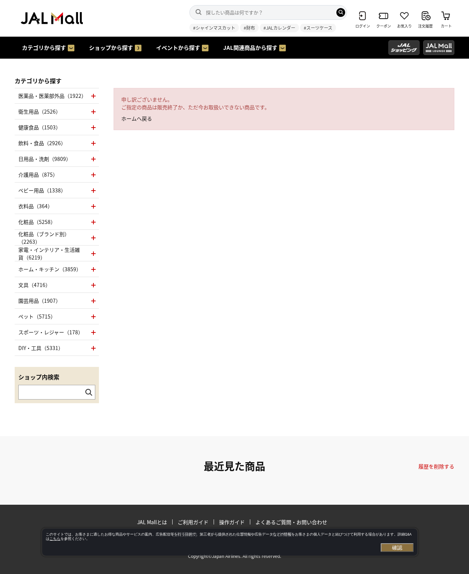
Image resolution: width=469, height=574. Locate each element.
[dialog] (229, 542)
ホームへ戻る (136, 118)
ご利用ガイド (193, 522)
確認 (397, 548)
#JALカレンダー (279, 28)
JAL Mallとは (152, 522)
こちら (54, 539)
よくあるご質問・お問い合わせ (291, 522)
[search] (340, 12)
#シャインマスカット (214, 28)
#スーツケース (318, 28)
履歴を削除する (436, 466)
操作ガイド (232, 522)
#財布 (249, 28)
